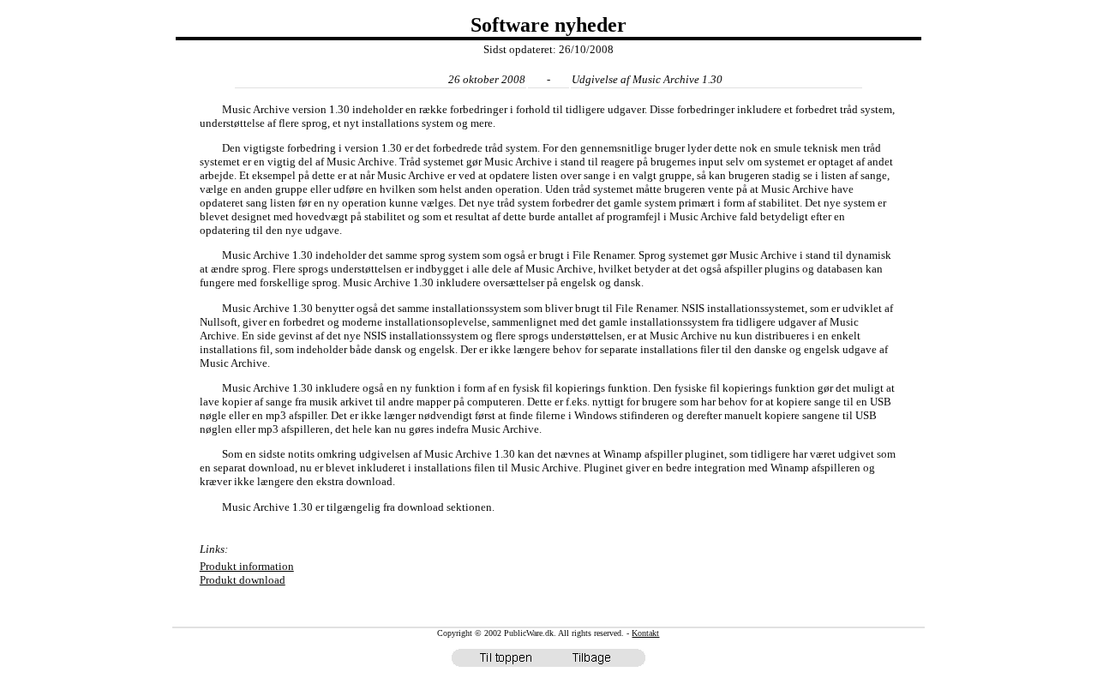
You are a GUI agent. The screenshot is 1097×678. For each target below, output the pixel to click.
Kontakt (645, 633)
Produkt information (247, 566)
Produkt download (242, 579)
